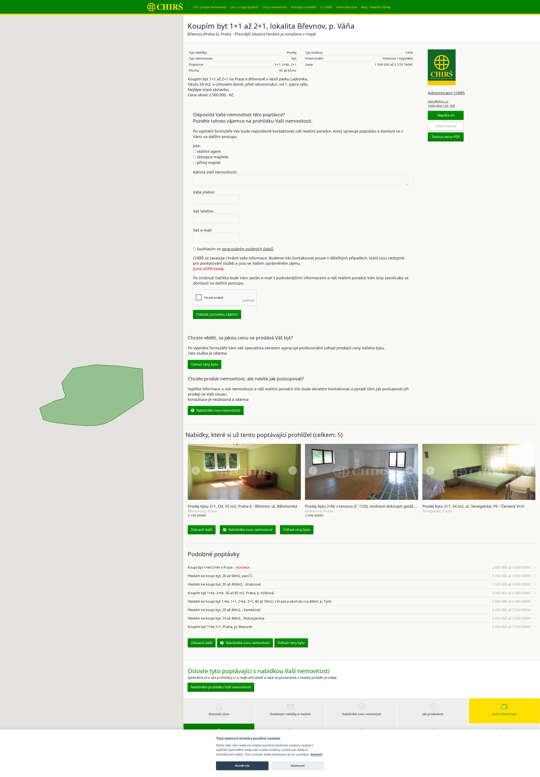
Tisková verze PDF (445, 136)
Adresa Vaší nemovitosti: (215, 172)
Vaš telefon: (203, 210)
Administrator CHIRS (446, 92)
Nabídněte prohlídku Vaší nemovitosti (221, 687)
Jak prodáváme (433, 714)
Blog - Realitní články (376, 7)
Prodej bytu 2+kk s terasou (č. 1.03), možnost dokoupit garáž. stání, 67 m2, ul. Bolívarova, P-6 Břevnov (396, 506)
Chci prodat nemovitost (209, 7)
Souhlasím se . (235, 248)
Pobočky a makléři (303, 7)
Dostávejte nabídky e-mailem (290, 714)
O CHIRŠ (326, 7)
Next (293, 470)
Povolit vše (242, 765)
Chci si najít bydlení (244, 7)
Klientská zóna (346, 7)
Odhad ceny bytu (204, 364)
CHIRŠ (165, 7)
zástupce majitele (212, 156)
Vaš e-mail (202, 229)
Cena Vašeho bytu (504, 714)
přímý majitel (208, 162)
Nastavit (316, 754)
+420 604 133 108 (441, 105)
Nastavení (298, 765)
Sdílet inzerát (445, 126)
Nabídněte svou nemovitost (218, 410)
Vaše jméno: (204, 192)
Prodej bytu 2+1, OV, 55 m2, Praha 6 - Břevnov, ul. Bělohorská (242, 506)
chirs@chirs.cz (438, 101)
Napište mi (445, 115)
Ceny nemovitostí (274, 7)
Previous (196, 470)
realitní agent (208, 151)
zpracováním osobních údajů (247, 248)
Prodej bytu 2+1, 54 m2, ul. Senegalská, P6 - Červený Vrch (473, 506)
